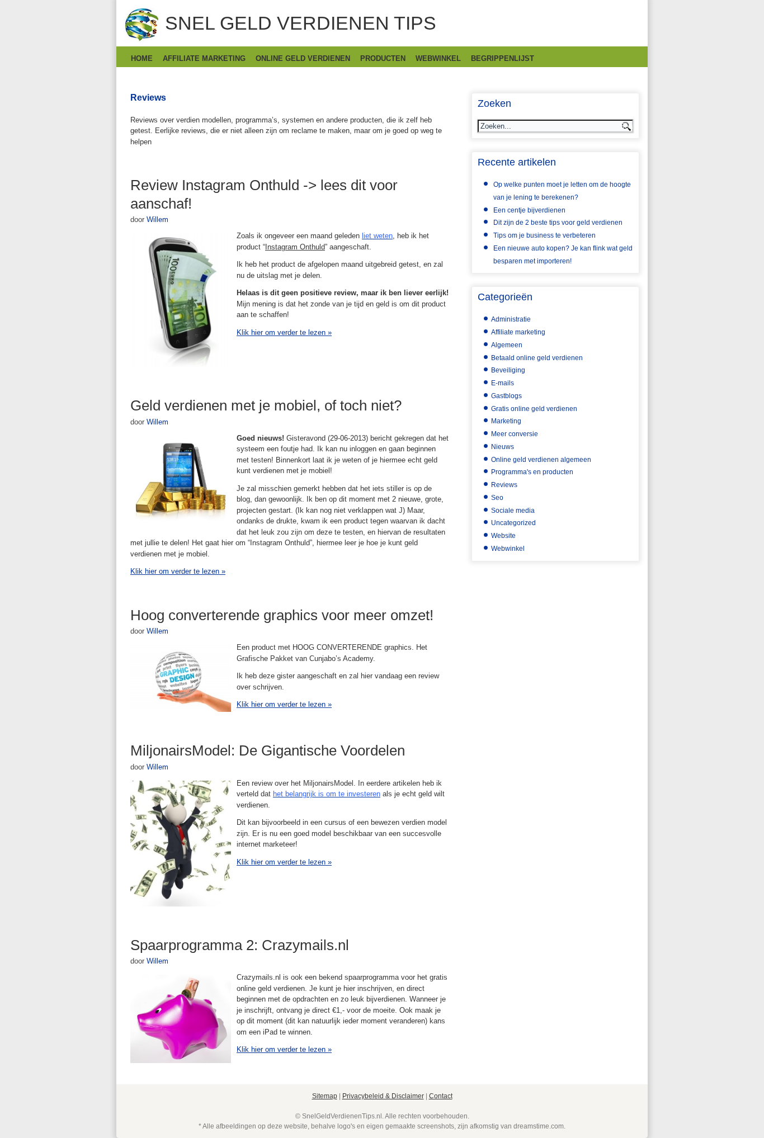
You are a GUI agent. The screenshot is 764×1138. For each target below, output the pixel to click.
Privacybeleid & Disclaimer (383, 1096)
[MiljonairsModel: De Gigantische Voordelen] (180, 904)
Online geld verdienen (303, 58)
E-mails (502, 383)
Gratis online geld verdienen (534, 409)
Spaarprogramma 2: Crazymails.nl (239, 945)
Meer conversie (514, 434)
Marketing (506, 421)
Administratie (511, 319)
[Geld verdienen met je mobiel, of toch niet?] (180, 521)
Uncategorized (513, 523)
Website (503, 536)
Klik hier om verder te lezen (284, 332)
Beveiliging (508, 370)
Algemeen (506, 345)
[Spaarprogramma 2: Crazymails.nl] (180, 1060)
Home (142, 58)
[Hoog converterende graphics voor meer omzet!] (180, 709)
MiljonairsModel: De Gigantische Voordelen (267, 750)
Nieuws (502, 447)
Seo (497, 498)
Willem (157, 219)
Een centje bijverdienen (529, 210)
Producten (382, 58)
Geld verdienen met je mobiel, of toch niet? (266, 405)
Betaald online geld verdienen (537, 358)
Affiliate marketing (204, 58)
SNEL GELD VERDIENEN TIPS (300, 23)
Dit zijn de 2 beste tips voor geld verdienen (557, 222)
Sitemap (324, 1096)
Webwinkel (438, 58)
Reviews (504, 485)
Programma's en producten (532, 472)
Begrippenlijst (502, 58)
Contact (440, 1096)
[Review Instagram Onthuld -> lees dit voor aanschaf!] (180, 364)
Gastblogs (506, 396)
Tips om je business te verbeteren (544, 235)
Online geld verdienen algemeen (541, 460)
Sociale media (513, 510)
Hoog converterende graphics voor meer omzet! (281, 615)
